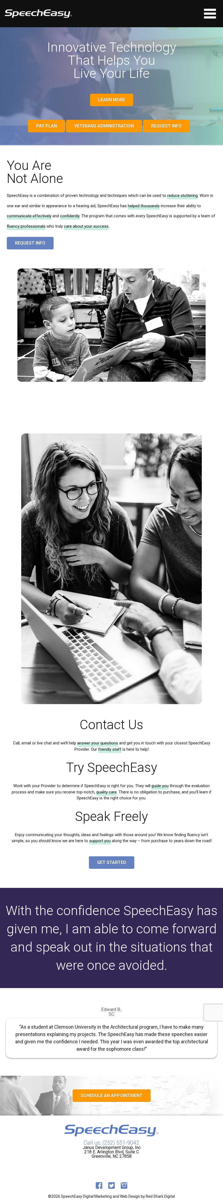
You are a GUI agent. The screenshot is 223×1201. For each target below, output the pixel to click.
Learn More (111, 99)
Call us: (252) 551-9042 (111, 1142)
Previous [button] (9, 1031)
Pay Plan (46, 126)
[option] (111, 1032)
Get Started (111, 862)
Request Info (166, 126)
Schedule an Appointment (112, 1095)
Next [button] (213, 1031)
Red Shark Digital (160, 1196)
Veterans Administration (104, 126)
